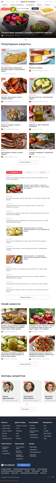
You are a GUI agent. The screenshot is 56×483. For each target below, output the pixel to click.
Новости (47, 5)
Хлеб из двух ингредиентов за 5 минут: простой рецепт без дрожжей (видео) (26, 241)
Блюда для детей (7, 438)
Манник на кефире (35, 68)
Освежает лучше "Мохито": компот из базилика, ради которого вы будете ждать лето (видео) (41, 327)
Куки (27, 8)
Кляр (17, 433)
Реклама (27, 471)
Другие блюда (4, 95)
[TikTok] (52, 2)
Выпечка (31, 65)
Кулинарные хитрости (5, 447)
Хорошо (35, 8)
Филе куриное (47, 433)
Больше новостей (25, 364)
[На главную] (28, 2)
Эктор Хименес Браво (20, 447)
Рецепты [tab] (29, 172)
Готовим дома (6, 453)
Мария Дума (33, 447)
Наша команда (5, 473)
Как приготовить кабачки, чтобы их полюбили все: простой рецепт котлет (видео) (27, 290)
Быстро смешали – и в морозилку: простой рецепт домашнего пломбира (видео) (35, 257)
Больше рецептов (25, 162)
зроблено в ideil (51, 477)
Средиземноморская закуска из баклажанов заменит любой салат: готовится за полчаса (41, 354)
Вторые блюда (32, 95)
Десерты (3, 150)
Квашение (33, 428)
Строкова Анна (7, 73)
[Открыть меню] (2, 2)
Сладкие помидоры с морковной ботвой (41, 153)
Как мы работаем (42, 469)
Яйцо (45, 438)
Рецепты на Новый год (16, 5)
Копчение (18, 438)
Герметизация (32, 150)
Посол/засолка (34, 437)
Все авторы (25, 409)
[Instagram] (49, 2)
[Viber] (40, 1)
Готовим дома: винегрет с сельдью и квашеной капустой (26, 33)
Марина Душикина (35, 156)
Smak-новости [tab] (14, 172)
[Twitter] (47, 2)
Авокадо (46, 430)
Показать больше (25, 297)
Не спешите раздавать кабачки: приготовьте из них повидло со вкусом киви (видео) (12, 354)
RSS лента (43, 473)
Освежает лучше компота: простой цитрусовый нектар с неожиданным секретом (26, 249)
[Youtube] (45, 2)
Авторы (31, 443)
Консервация (33, 422)
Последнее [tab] (42, 172)
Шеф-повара (19, 443)
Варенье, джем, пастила (34, 431)
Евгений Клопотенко (19, 451)
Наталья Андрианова (9, 35)
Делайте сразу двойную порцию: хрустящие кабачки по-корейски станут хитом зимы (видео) (13, 327)
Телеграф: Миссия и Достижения (29, 473)
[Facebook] (38, 2)
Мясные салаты (5, 122)
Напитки (39, 5)
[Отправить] (16, 2)
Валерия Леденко (48, 397)
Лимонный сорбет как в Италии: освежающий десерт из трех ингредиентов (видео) (36, 229)
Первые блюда (6, 425)
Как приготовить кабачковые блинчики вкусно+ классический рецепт (13, 69)
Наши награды (36, 471)
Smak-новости (6, 443)
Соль (45, 428)
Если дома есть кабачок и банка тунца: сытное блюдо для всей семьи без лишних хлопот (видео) (27, 213)
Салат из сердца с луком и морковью (10, 125)
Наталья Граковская (36, 358)
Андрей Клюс (19, 458)
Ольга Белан (34, 129)
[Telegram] (43, 2)
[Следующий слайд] (54, 5)
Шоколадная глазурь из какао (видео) (12, 153)
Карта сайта (15, 473)
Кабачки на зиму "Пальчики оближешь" (39, 125)
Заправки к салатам (21, 425)
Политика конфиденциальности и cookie (24, 469)
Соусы (18, 428)
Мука (45, 425)
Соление (32, 425)
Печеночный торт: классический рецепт (41, 98)
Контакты (44, 471)
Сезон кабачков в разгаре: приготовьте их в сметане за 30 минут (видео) (27, 284)
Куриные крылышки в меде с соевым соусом (11, 98)
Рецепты (4, 5)
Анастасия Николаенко (37, 70)
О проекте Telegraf (6, 469)
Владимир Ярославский (19, 455)
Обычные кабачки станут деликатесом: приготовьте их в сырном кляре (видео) (26, 269)
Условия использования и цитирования (12, 471)
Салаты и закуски (6, 9)
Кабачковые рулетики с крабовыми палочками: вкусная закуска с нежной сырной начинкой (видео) (27, 221)
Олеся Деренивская (8, 156)
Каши (17, 436)
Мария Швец (6, 331)
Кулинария (5, 451)
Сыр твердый (47, 436)
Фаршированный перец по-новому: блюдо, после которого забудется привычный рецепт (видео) (26, 277)
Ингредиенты (30, 5)
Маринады (19, 430)
